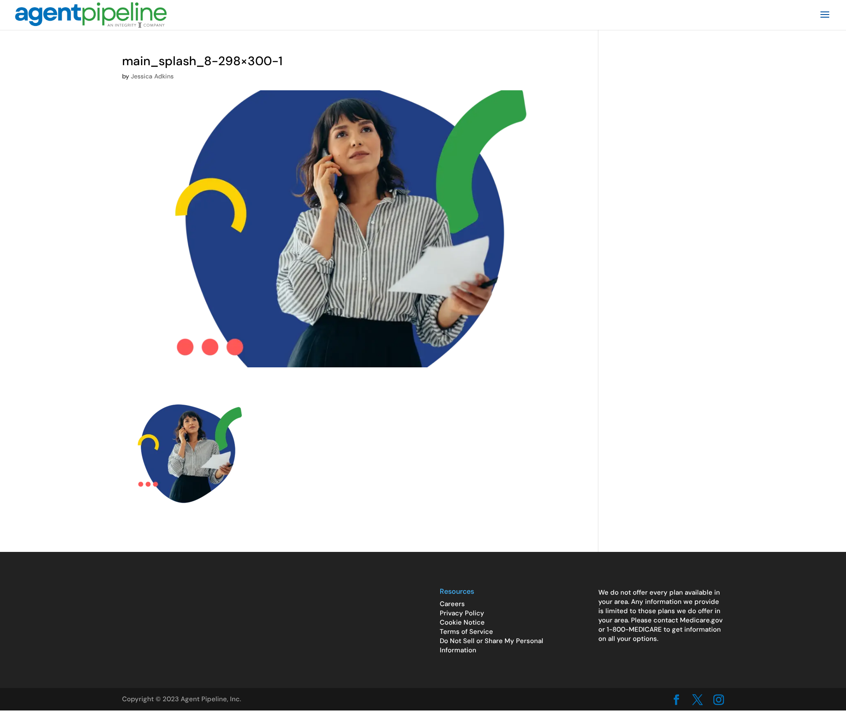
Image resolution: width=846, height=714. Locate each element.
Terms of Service (466, 631)
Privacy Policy (462, 613)
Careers (452, 603)
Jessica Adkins (152, 76)
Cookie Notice (462, 622)
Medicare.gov (701, 620)
